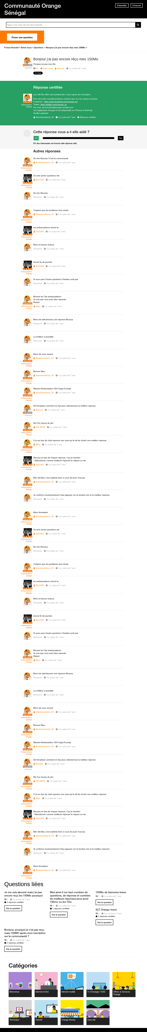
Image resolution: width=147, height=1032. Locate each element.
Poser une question (22, 37)
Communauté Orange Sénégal (32, 9)
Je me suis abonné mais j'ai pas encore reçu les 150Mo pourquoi (23, 894)
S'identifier (122, 5)
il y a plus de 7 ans (66, 117)
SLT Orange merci (106, 909)
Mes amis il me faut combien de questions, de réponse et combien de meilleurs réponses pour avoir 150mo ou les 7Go (70, 897)
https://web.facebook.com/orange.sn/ (61, 102)
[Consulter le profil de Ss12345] (27, 182)
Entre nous (48, 68)
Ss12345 (40, 179)
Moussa (60, 68)
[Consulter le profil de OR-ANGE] (27, 429)
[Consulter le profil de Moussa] (27, 65)
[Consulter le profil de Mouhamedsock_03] (27, 102)
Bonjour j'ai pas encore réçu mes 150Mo (65, 59)
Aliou (38, 306)
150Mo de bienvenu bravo (111, 892)
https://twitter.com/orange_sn (53, 104)
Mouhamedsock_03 (45, 117)
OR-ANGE (40, 427)
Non (120, 138)
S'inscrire (136, 5)
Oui (36, 138)
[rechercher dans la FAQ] (138, 25)
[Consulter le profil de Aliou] (27, 303)
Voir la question (13, 908)
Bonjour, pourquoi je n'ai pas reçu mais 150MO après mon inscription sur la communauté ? (25, 933)
